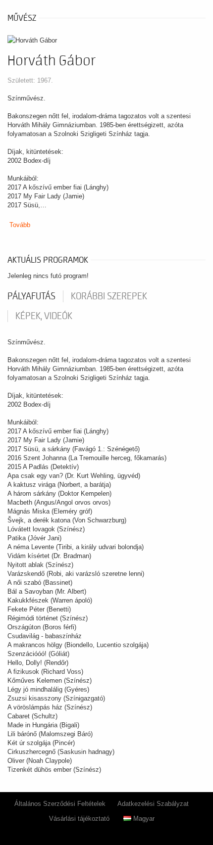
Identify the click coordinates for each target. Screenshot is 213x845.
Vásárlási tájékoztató (79, 818)
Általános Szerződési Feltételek (60, 803)
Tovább (19, 225)
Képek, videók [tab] (43, 316)
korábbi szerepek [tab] (109, 296)
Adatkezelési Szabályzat (153, 803)
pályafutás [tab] (31, 296)
